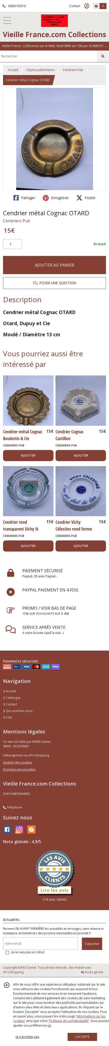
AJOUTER (28, 455)
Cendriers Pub (73, 70)
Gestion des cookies (17, 762)
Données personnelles (19, 769)
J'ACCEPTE (82, 1037)
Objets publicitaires (40, 70)
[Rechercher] (103, 56)
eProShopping (13, 972)
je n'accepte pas (27, 1037)
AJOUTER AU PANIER (54, 265)
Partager (27, 197)
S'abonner (92, 944)
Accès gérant (93, 972)
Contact (74, 6)
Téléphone (14, 807)
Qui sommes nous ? (19, 711)
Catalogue (13, 698)
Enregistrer (59, 197)
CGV (8, 717)
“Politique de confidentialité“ (68, 1021)
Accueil (13, 70)
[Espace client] (87, 6)
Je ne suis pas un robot (28, 952)
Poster (90, 197)
